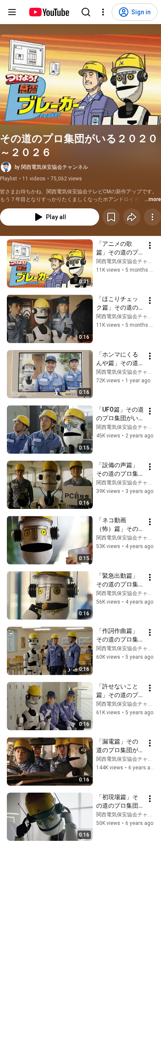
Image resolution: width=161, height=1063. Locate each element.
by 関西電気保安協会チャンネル (51, 167)
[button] (80, 79)
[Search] (86, 12)
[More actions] (152, 217)
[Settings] (103, 12)
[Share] (131, 217)
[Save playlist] (111, 217)
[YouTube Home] (48, 12)
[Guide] (12, 12)
